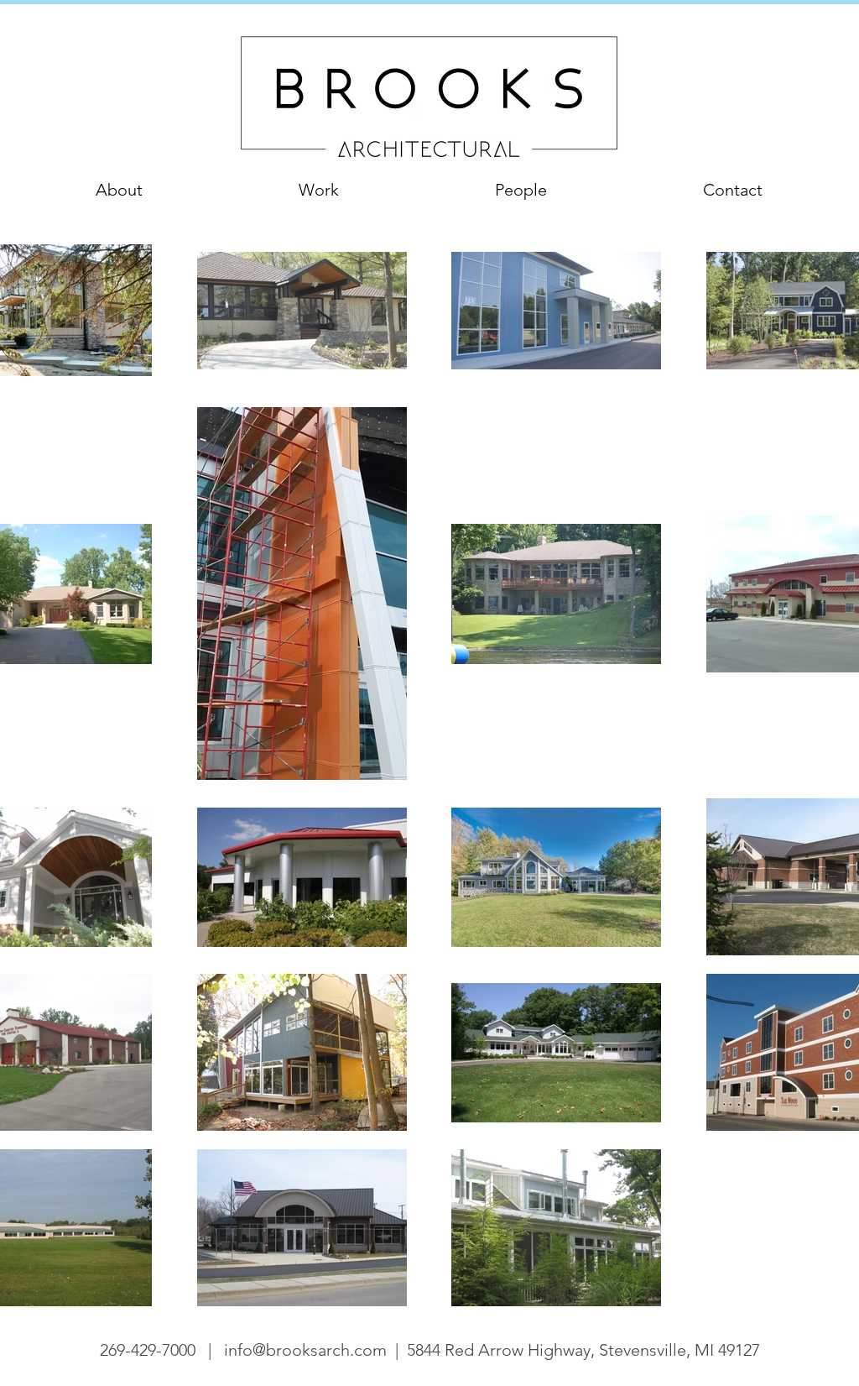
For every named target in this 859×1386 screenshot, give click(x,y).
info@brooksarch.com (305, 1350)
